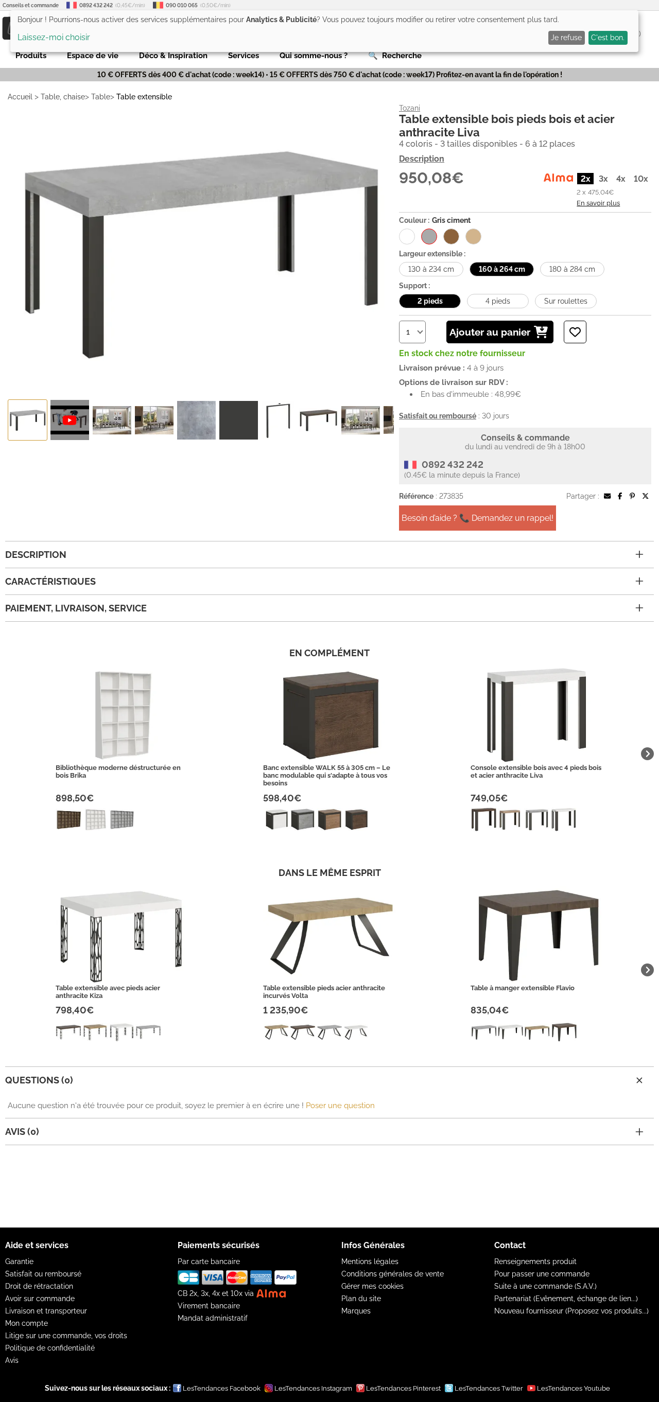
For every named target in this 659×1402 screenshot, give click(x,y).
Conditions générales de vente (392, 1274)
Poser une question (340, 1105)
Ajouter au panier (489, 332)
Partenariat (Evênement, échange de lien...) (566, 1298)
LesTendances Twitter (489, 1388)
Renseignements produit (535, 1261)
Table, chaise (63, 97)
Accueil (20, 97)
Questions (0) (39, 1080)
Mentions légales (369, 1261)
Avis (12, 1360)
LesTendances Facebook (222, 1388)
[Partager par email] (607, 496)
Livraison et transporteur (46, 1311)
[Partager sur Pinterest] (632, 496)
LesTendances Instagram (313, 1388)
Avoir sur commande (40, 1298)
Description (421, 159)
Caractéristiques (50, 581)
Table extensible (144, 97)
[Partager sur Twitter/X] (645, 496)
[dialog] (324, 31)
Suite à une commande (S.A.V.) (545, 1286)
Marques (356, 1311)
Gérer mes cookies (372, 1286)
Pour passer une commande (541, 1274)
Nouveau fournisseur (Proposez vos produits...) (571, 1311)
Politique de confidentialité (50, 1348)
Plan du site (361, 1298)
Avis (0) (22, 1131)
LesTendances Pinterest (403, 1388)
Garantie (19, 1261)
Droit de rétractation (39, 1286)
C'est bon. (608, 37)
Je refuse (566, 37)
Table (100, 97)
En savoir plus (598, 203)
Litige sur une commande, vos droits (66, 1335)
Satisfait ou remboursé (43, 1274)
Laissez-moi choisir (54, 37)
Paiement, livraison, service (76, 608)
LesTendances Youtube (573, 1388)
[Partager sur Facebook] (620, 496)
